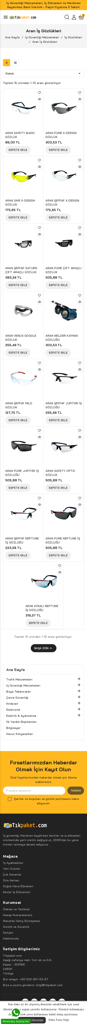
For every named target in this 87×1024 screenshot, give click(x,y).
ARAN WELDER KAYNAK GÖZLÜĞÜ (62, 338)
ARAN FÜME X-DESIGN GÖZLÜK (61, 135)
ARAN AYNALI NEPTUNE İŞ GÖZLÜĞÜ (41, 608)
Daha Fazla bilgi (59, 1019)
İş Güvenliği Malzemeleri (23, 685)
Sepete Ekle (18, 150)
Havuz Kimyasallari (19, 734)
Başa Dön (43, 648)
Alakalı (43, 73)
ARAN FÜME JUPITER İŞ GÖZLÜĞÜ (22, 473)
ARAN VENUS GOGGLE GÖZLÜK (20, 338)
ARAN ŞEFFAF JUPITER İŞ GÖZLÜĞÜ (64, 405)
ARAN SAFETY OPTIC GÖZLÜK (60, 473)
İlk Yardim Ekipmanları (21, 722)
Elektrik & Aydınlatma (21, 716)
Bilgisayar (13, 728)
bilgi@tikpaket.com (49, 985)
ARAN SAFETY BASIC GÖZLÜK (20, 135)
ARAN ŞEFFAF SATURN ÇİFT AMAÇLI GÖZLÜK (21, 270)
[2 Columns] (6, 62)
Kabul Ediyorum (31, 1020)
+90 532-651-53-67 (34, 979)
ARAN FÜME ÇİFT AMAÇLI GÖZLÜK (64, 270)
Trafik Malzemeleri (19, 679)
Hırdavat (12, 703)
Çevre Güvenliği (17, 697)
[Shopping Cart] (81, 17)
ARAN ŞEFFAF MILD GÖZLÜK (18, 405)
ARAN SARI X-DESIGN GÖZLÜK (20, 202)
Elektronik (13, 710)
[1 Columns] (15, 62)
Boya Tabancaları (18, 691)
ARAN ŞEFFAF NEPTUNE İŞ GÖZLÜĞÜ (22, 540)
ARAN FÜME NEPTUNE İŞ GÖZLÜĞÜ (63, 540)
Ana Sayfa (15, 670)
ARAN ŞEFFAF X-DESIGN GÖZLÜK (62, 202)
